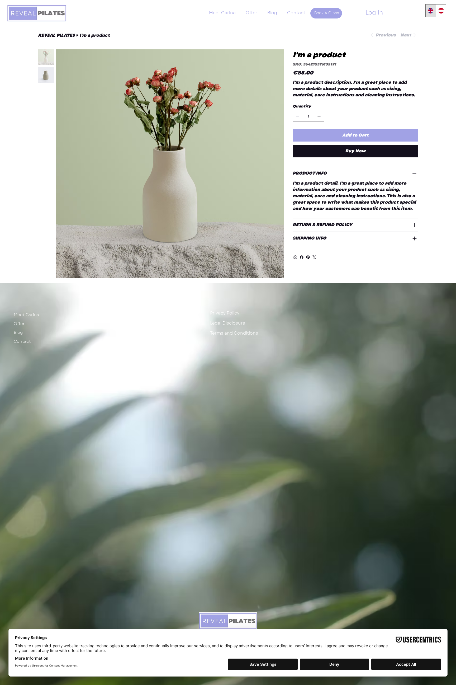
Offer (19, 324)
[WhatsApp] (295, 257)
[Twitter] (314, 257)
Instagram (123, 313)
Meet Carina (26, 315)
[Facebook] (301, 257)
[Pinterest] (308, 257)
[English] (431, 10)
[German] (441, 10)
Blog (18, 332)
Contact (22, 341)
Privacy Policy (224, 313)
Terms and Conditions (234, 333)
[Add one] (319, 116)
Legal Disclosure (227, 323)
